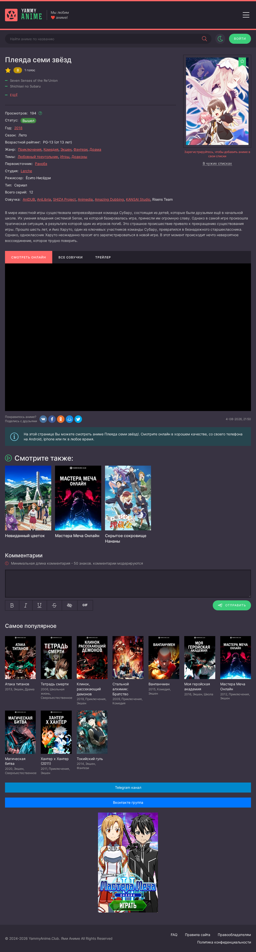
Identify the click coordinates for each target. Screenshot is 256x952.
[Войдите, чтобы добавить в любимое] (242, 61)
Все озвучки (70, 257)
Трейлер (103, 257)
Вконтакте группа (128, 802)
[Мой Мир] (69, 419)
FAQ (174, 935)
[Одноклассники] (60, 419)
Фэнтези (81, 149)
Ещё (14, 95)
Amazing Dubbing (109, 199)
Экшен (66, 149)
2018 (18, 128)
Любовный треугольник (38, 156)
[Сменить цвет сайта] (220, 39)
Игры (65, 156)
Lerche (26, 171)
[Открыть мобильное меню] (246, 15)
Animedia (85, 199)
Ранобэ (41, 163)
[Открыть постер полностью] (217, 101)
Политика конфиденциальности (224, 942)
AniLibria (44, 199)
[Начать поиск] (205, 39)
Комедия (51, 149)
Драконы (79, 156)
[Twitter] (78, 419)
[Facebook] (52, 419)
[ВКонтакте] (43, 419)
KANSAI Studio (138, 199)
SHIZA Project (64, 199)
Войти (240, 38)
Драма (95, 149)
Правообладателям (234, 935)
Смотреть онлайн (28, 257)
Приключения (30, 149)
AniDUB (29, 199)
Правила (197, 935)
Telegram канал (128, 787)
